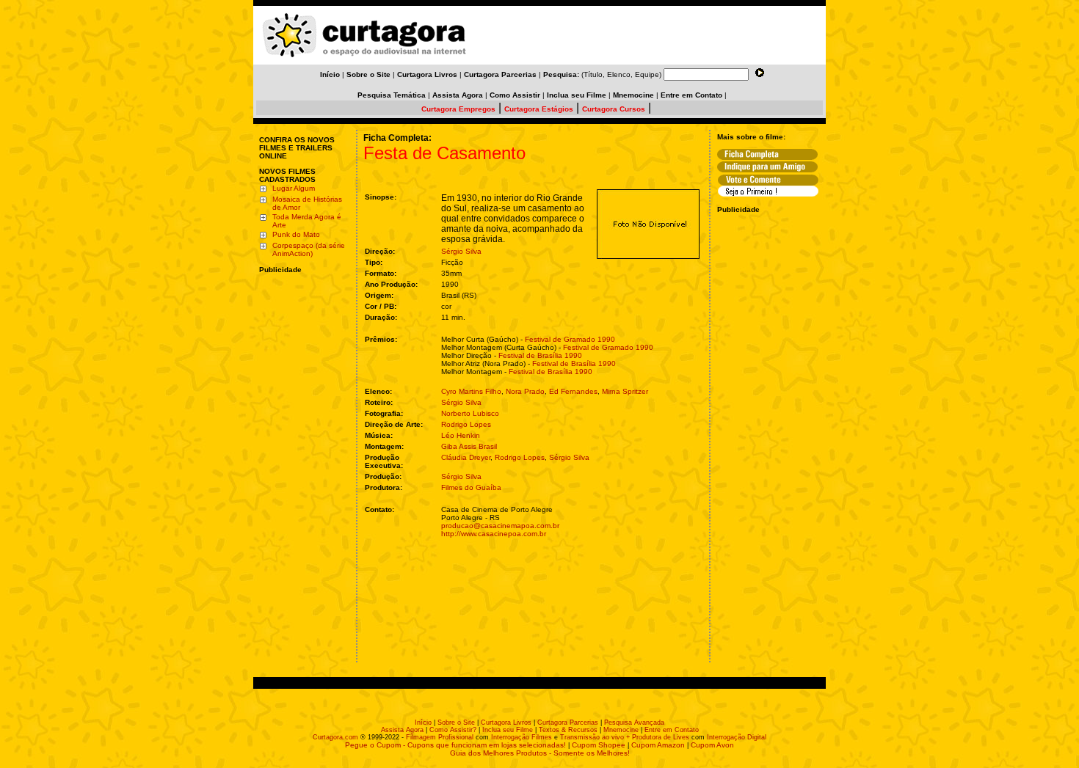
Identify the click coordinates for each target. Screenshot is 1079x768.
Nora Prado (525, 391)
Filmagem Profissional (439, 737)
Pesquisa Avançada (634, 722)
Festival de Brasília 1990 (540, 355)
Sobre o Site (456, 722)
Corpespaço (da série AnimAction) (308, 249)
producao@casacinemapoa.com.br (500, 526)
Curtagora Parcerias (567, 722)
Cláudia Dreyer (465, 457)
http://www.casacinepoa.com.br (493, 534)
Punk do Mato (296, 234)
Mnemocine (621, 730)
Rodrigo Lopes (466, 424)
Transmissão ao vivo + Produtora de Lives (624, 737)
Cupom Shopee (598, 745)
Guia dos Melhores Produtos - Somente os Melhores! (540, 753)
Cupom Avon (712, 745)
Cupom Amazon (658, 745)
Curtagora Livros (506, 722)
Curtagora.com (335, 737)
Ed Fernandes (573, 391)
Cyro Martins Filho (471, 391)
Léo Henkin (460, 435)
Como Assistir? (452, 730)
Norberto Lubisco (470, 413)
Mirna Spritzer (625, 391)
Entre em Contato (671, 730)
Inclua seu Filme (507, 730)
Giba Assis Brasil (469, 446)
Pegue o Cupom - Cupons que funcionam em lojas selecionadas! (455, 745)
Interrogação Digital (736, 737)
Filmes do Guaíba (471, 487)
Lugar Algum (293, 188)
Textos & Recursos (568, 730)
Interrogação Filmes (521, 737)
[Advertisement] (303, 369)
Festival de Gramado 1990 (570, 339)
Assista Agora (402, 730)
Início (423, 722)
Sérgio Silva (461, 251)
